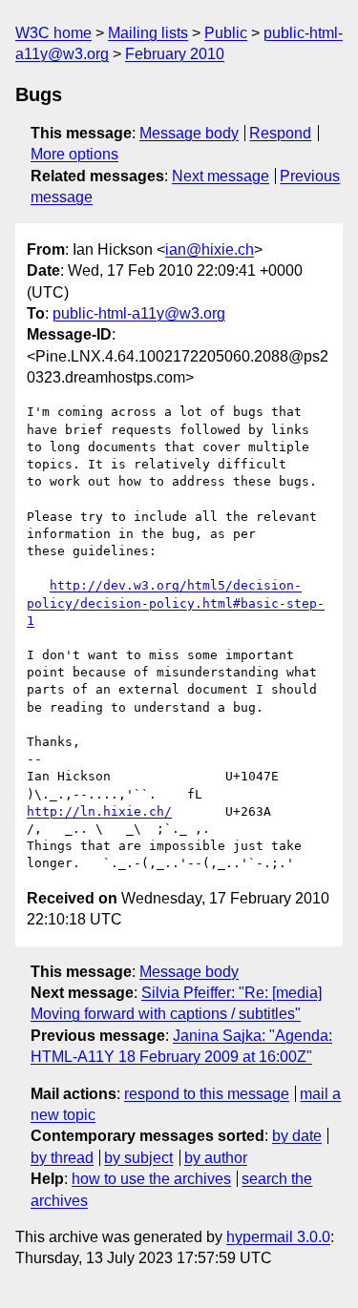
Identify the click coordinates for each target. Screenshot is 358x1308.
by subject (138, 1158)
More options (74, 154)
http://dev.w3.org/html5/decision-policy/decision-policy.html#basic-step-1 (176, 602)
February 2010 (174, 54)
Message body (189, 133)
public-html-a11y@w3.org (139, 313)
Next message (220, 176)
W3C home (53, 33)
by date (297, 1136)
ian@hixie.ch (209, 249)
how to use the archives (151, 1179)
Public (225, 33)
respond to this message (206, 1094)
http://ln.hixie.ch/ (99, 811)
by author (215, 1158)
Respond (280, 133)
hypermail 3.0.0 (278, 1237)
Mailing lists (148, 33)
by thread (62, 1158)
